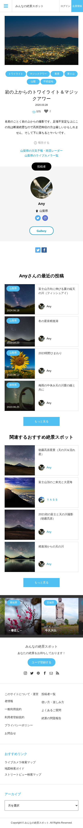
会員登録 (77, 6)
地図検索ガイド (14, 768)
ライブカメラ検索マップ (20, 762)
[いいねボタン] (46, 111)
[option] (23, 616)
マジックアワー (38, 73)
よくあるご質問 (51, 710)
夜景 (57, 73)
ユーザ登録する (41, 662)
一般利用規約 (13, 709)
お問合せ (10, 733)
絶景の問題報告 (51, 718)
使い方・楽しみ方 (53, 702)
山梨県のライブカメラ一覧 (41, 155)
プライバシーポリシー (19, 725)
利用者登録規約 (14, 717)
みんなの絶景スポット (29, 6)
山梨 (33, 81)
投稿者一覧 (49, 694)
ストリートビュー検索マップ (23, 774)
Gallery (41, 230)
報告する (43, 142)
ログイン (65, 6)
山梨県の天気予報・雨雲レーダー (41, 150)
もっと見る (41, 421)
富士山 (71, 73)
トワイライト (15, 73)
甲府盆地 (48, 81)
